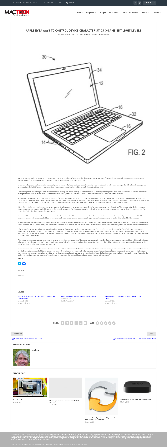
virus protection (64, 438)
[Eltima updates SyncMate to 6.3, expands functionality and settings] (101, 396)
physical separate (44, 439)
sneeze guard (34, 438)
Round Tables (115, 434)
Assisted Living (126, 434)
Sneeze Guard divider (103, 438)
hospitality (111, 436)
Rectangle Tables (87, 434)
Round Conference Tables (102, 434)
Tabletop (138, 436)
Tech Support (16, 3)
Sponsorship (71, 3)
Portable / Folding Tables (72, 434)
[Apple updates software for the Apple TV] (137, 387)
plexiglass (14, 438)
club (93, 436)
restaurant (103, 436)
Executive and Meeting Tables (40, 436)
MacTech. (28, 444)
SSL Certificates (47, 3)
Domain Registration (30, 3)
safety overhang (20, 439)
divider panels (53, 438)
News (144, 13)
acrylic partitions (142, 438)
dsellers (68, 34)
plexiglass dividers (76, 438)
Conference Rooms (23, 436)
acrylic (67, 436)
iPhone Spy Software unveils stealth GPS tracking (64, 401)
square (144, 436)
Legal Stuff (48, 444)
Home (80, 13)
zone (133, 436)
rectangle (73, 436)
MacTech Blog (85, 34)
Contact (156, 13)
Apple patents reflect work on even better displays (78, 296)
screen (128, 436)
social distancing (23, 438)
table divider (44, 438)
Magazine (90, 13)
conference (87, 436)
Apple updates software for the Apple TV (135, 399)
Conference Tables (57, 434)
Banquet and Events (138, 434)
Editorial (58, 3)
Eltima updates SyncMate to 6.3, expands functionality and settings (100, 418)
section (118, 436)
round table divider (89, 438)
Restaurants (60, 436)
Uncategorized (96, 34)
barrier (123, 436)
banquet (80, 436)
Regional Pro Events (109, 13)
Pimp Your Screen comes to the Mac (26, 400)
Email (61, 444)
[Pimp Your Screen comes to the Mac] (30, 387)
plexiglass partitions (129, 438)
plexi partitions (116, 438)
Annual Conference (129, 13)
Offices (53, 436)
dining (97, 436)
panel (149, 436)
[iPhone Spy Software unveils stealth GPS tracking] (65, 388)
